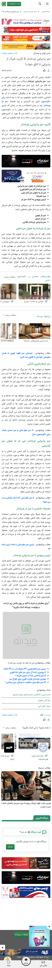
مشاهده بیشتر (9, 277)
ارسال (10, 847)
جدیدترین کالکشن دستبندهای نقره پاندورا (31, 695)
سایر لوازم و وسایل (41, 53)
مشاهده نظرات (7, 53)
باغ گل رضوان (44, 700)
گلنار (41, 715)
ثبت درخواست (14, 4)
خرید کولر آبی (44, 706)
